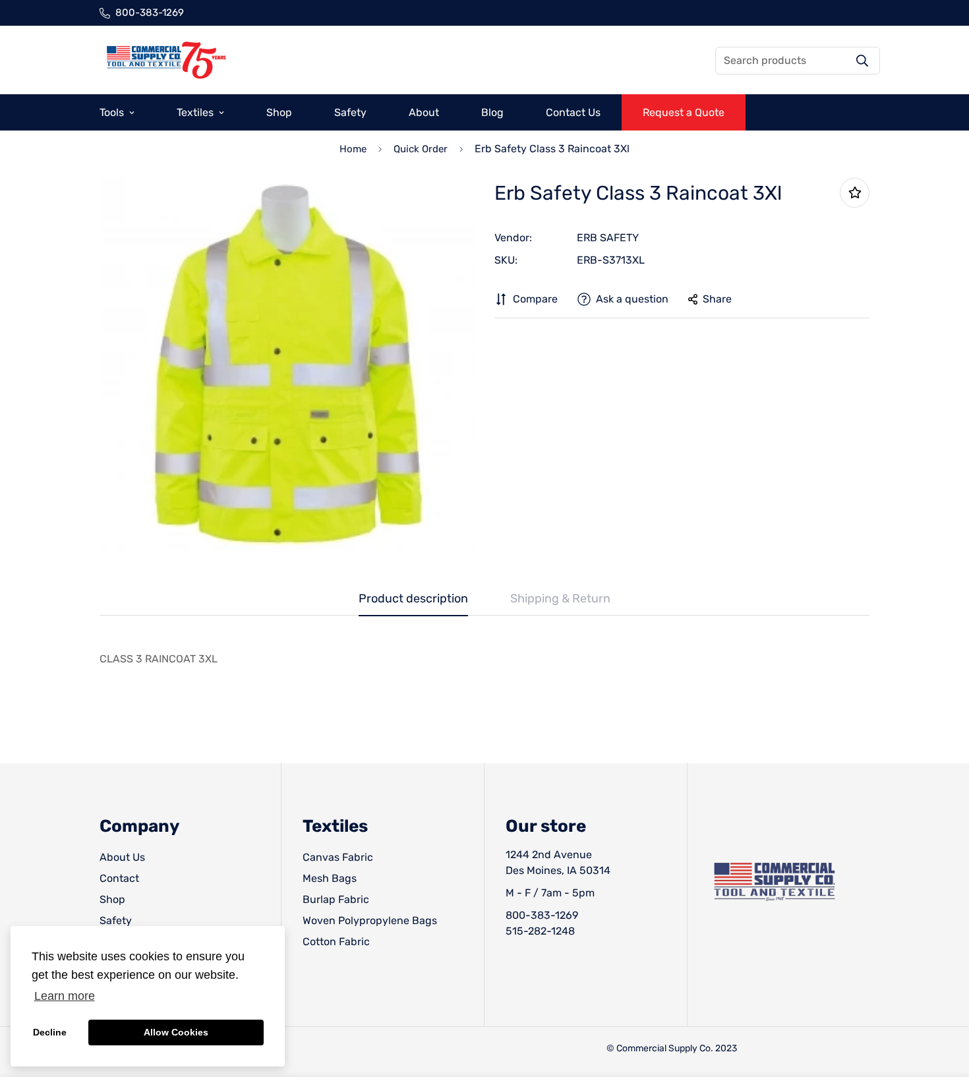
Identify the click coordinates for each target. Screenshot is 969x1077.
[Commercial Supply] (165, 60)
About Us (122, 857)
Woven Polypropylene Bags (370, 920)
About (424, 112)
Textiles (195, 112)
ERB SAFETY (608, 237)
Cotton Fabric (336, 941)
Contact (119, 878)
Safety (350, 112)
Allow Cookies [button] (176, 1032)
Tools (112, 112)
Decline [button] (50, 1032)
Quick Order (421, 149)
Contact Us (573, 112)
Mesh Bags (330, 878)
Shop (279, 112)
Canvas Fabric (338, 857)
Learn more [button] (64, 996)
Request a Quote (683, 112)
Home (353, 149)
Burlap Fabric (336, 899)
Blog (492, 112)
